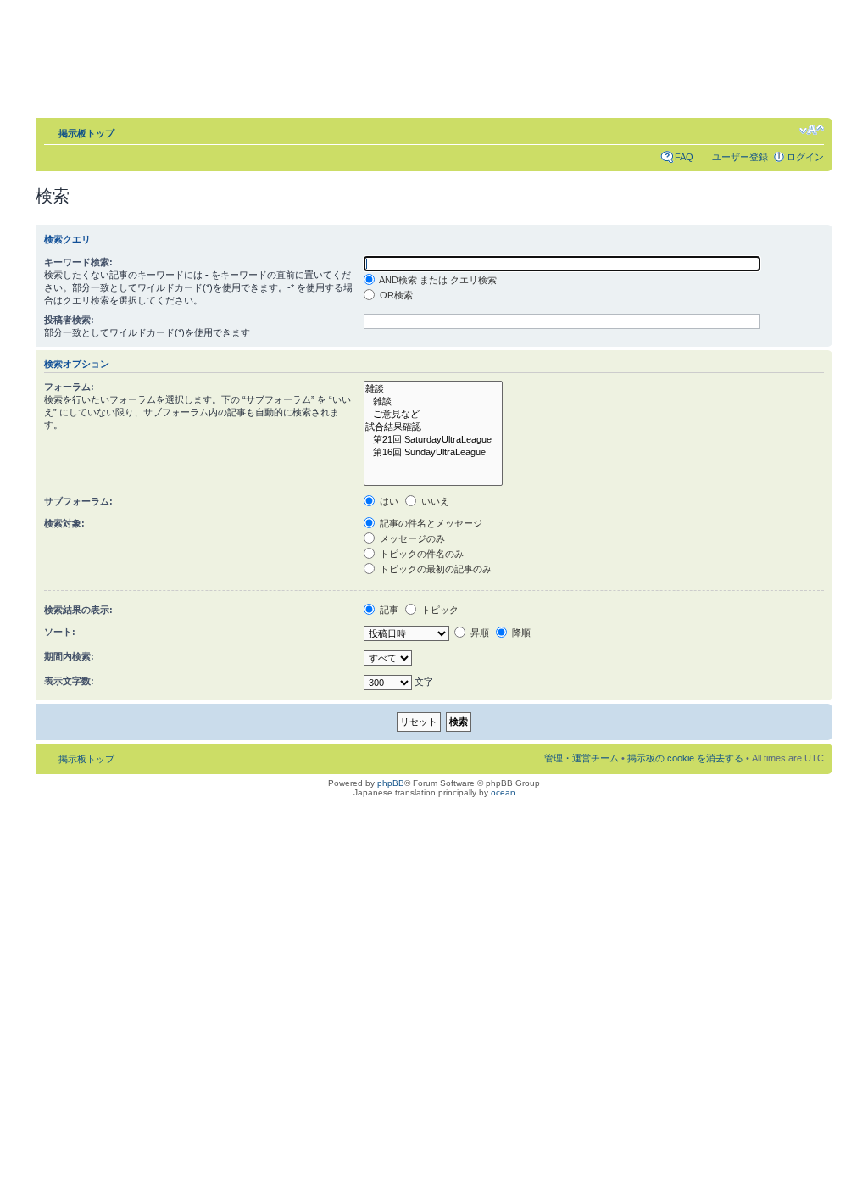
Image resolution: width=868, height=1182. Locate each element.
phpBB (390, 783)
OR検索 (395, 295)
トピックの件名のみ (420, 554)
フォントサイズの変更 (811, 129)
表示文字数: (69, 681)
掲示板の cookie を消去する (685, 758)
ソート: (59, 632)
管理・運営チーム (581, 758)
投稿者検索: (69, 320)
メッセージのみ (411, 538)
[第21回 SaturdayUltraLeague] (433, 439)
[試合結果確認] (433, 427)
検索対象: (64, 523)
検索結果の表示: (78, 610)
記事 (387, 610)
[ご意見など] (433, 414)
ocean (503, 792)
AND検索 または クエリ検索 (437, 280)
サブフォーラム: (78, 501)
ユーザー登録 (740, 157)
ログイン (805, 157)
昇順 (478, 632)
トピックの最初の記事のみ (434, 569)
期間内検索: (69, 656)
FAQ (684, 157)
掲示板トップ (86, 133)
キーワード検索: (78, 262)
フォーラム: (69, 387)
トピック (439, 610)
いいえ (434, 501)
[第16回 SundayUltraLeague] (433, 452)
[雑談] (433, 388)
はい (387, 501)
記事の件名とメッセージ (429, 523)
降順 (520, 632)
